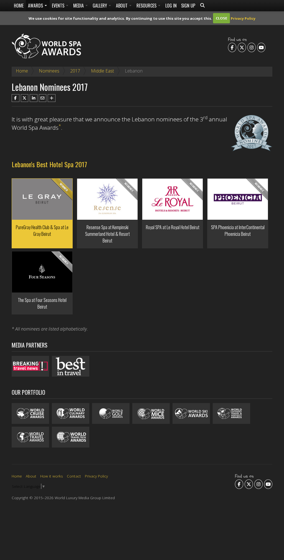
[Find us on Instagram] (251, 47)
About (122, 5)
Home (19, 5)
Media (79, 5)
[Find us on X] (242, 47)
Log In (171, 5)
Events (58, 5)
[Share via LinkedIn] (33, 98)
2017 (75, 71)
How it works (51, 476)
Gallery (100, 5)
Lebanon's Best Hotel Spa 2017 (49, 164)
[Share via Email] (42, 98)
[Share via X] (24, 98)
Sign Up (188, 5)
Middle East (102, 71)
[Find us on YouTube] (261, 47)
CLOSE (221, 18)
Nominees (49, 71)
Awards (36, 5)
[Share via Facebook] (15, 98)
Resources (147, 5)
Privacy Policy (243, 18)
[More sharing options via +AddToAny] (51, 98)
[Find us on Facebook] (232, 47)
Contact (74, 476)
